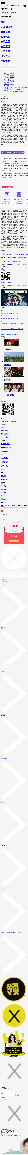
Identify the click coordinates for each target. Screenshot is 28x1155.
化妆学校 (3, 270)
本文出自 (3, 285)
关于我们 (12, 84)
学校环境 (3, 427)
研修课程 (6, 77)
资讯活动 (6, 80)
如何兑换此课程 (5, 1099)
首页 (5, 73)
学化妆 (2, 269)
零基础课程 (13, 75)
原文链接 (16, 264)
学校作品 (12, 83)
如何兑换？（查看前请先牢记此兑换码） (11, 1135)
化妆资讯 (17, 87)
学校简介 (6, 88)
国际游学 (12, 78)
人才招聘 (6, 90)
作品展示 (6, 87)
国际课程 (6, 79)
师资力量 (6, 82)
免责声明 (3, 508)
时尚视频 (6, 85)
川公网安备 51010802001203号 (12, 507)
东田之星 (6, 84)
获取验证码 (17, 1095)
